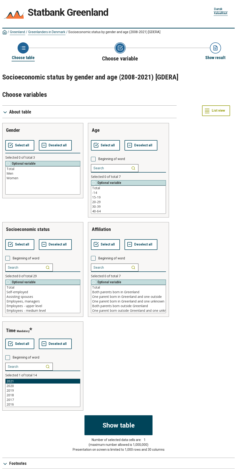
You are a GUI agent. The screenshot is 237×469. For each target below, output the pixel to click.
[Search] (133, 168)
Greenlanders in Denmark (46, 32)
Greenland (17, 32)
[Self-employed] (43, 292)
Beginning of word (111, 159)
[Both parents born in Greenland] (128, 292)
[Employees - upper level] (43, 306)
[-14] (128, 192)
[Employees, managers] (43, 301)
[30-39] (128, 206)
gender (13, 130)
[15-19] (128, 197)
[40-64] (128, 211)
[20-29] (128, 202)
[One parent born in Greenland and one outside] (128, 296)
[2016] (43, 404)
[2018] (43, 395)
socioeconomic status (28, 229)
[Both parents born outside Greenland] (128, 306)
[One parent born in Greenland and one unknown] (128, 301)
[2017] (43, 399)
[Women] (43, 178)
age (96, 130)
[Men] (43, 173)
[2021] (43, 381)
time (11, 330)
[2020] (43, 386)
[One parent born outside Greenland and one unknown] (128, 310)
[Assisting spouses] (43, 296)
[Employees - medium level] (43, 310)
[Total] (43, 169)
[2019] (43, 390)
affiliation (101, 229)
